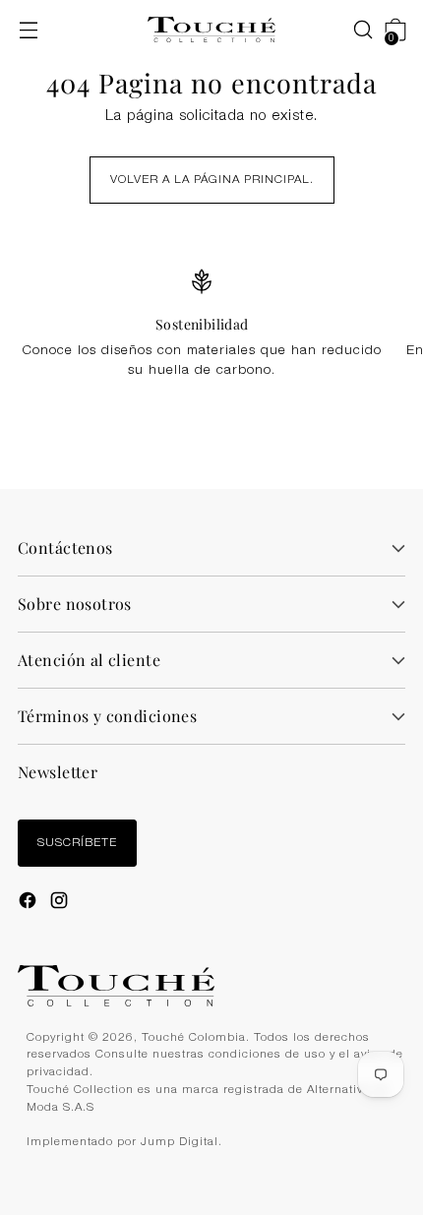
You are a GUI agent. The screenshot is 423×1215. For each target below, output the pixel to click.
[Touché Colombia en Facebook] (29, 903)
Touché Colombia (194, 1038)
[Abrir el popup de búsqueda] (352, 30)
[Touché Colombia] (211, 30)
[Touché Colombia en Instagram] (61, 903)
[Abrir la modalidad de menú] (28, 30)
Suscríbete (77, 843)
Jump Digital (179, 1142)
